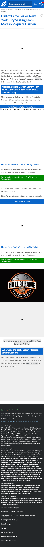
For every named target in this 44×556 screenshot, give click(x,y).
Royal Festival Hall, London (28, 502)
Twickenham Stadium (12, 476)
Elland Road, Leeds (7, 457)
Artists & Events (7, 532)
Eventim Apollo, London (15, 487)
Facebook (4, 511)
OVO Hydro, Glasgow (35, 440)
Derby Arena (32, 430)
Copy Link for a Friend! (22, 202)
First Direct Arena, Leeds (18, 432)
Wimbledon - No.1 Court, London (20, 480)
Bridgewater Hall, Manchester (28, 499)
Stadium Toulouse (28, 472)
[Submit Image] (35, 4)
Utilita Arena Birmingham (14, 444)
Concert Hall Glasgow (21, 500)
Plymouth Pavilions (23, 442)
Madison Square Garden (15, 10)
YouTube (20, 511)
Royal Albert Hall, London (12, 502)
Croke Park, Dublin (15, 455)
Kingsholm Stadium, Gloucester (10, 461)
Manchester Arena (23, 436)
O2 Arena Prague (30, 438)
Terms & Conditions (8, 540)
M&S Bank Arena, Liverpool (24, 434)
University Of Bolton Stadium (28, 476)
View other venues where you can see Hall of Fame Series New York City (22, 342)
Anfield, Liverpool (36, 451)
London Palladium (28, 487)
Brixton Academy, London (9, 485)
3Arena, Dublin (6, 428)
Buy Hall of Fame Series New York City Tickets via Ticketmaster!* (19, 178)
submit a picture (32, 363)
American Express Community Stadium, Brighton (16, 451)
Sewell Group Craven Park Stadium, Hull (17, 467)
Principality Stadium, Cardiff (17, 465)
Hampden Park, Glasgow (16, 459)
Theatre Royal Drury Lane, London (31, 491)
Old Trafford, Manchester (16, 463)
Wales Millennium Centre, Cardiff (11, 493)
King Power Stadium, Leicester (33, 459)
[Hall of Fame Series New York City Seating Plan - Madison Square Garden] (41, 16)
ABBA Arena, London (17, 428)
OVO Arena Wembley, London (19, 440)
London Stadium (26, 461)
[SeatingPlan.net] (4, 4)
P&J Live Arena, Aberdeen (9, 442)
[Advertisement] (22, 48)
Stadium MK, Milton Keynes (14, 472)
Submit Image (6, 524)
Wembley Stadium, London (20, 478)
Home (3, 10)
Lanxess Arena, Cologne (8, 434)
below (37, 79)
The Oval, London (17, 474)
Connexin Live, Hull (22, 430)
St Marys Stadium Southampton (23, 468)
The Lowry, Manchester (13, 491)
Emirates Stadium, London (21, 457)
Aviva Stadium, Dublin (8, 453)
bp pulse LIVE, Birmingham (32, 428)
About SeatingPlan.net (9, 536)
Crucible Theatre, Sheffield (25, 485)
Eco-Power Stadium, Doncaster (31, 455)
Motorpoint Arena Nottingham (15, 438)
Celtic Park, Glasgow (21, 453)
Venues (3, 528)
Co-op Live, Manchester (8, 430)
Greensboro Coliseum (33, 432)
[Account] (41, 4)
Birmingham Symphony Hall (9, 499)
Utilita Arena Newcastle (29, 444)
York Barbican (26, 493)
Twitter (12, 511)
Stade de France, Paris (15, 470)
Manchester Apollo (17, 489)
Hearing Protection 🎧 (9, 520)
